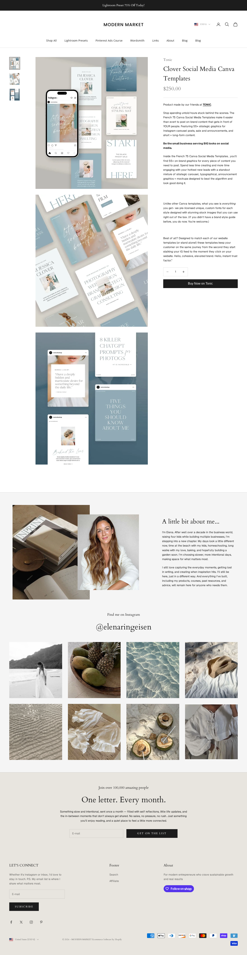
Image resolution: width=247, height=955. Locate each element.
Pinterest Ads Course (109, 40)
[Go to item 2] (14, 79)
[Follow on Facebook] (11, 922)
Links (155, 40)
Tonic (167, 59)
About (170, 40)
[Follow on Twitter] (21, 922)
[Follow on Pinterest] (41, 922)
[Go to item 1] (14, 63)
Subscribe (24, 906)
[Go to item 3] (14, 94)
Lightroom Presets (76, 40)
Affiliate (114, 881)
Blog (185, 40)
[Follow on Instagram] (31, 922)
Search (113, 874)
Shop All (51, 40)
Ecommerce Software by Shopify (107, 939)
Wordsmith (137, 40)
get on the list (152, 833)
